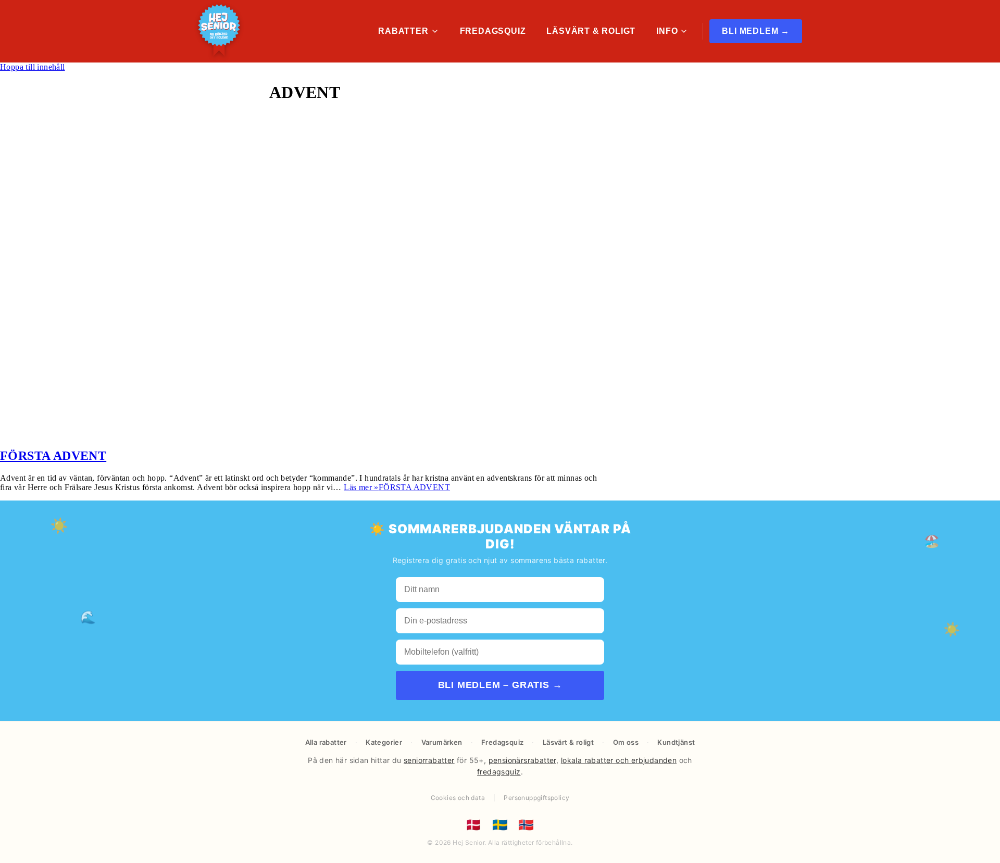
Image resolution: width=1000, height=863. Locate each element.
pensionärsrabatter (522, 760)
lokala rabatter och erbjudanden (619, 760)
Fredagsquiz (502, 742)
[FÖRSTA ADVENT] (215, 433)
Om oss (626, 742)
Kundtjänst (676, 742)
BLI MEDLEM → (756, 31)
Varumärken (442, 742)
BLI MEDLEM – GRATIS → (500, 685)
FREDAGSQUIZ (493, 31)
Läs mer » (397, 487)
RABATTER (403, 31)
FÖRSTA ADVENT (53, 455)
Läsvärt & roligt (568, 742)
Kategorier (384, 742)
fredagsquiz (498, 771)
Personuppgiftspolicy (536, 798)
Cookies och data (458, 798)
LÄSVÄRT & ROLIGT (590, 31)
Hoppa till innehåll (32, 66)
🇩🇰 (473, 824)
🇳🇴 (526, 824)
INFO (667, 31)
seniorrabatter (429, 760)
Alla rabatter (326, 742)
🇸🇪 (500, 824)
